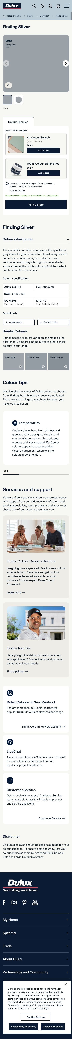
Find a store (36, 204)
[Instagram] (14, 902)
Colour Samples (18, 122)
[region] (37, 1007)
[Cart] (59, 6)
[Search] (34, 6)
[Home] (4, 15)
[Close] (65, 984)
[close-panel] (66, 6)
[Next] (66, 63)
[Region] (42, 6)
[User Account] (50, 6)
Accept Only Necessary (23, 1026)
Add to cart (43, 150)
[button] (19, 322)
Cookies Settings (36, 1017)
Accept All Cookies (53, 1026)
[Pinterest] (24, 902)
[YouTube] (35, 902)
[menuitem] (10, 919)
